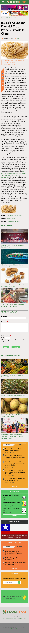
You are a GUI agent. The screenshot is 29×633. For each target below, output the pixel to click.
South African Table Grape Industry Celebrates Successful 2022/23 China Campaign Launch (12, 436)
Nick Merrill (14, 629)
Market (8, 215)
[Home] (16, 2)
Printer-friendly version (3, 82)
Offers (8, 547)
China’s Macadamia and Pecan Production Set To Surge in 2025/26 (13, 285)
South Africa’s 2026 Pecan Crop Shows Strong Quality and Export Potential (15, 472)
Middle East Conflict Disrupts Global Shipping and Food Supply (12, 266)
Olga (18, 38)
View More (14, 568)
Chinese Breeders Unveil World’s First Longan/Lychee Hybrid (12, 415)
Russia (13, 218)
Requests (19, 547)
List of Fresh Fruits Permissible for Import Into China (12, 597)
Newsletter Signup (21, 618)
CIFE (4, 499)
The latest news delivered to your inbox (14, 578)
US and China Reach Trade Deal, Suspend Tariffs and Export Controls (13, 305)
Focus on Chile (14, 522)
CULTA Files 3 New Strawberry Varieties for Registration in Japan (15, 456)
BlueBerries (8, 559)
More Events (14, 515)
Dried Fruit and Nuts (12, 18)
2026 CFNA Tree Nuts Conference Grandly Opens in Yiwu (15, 479)
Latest (8, 444)
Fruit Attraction (7, 512)
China (9, 218)
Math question (6, 336)
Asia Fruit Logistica (8, 506)
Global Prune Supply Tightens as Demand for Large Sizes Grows (14, 536)
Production (14, 215)
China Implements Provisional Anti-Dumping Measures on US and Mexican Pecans (15, 463)
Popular (20, 444)
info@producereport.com (9, 618)
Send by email (3, 85)
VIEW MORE (14, 486)
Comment (4, 322)
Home (3, 18)
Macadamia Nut (10, 564)
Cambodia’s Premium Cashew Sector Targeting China (14, 449)
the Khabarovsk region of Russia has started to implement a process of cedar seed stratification (13, 174)
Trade (20, 215)
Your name (4, 316)
